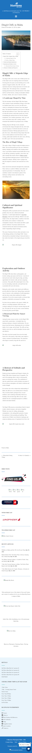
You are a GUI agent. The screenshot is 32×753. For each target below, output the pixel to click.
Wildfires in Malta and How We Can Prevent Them (13, 550)
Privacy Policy (22, 742)
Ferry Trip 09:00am (6, 694)
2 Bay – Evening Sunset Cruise (9, 689)
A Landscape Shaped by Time (10, 58)
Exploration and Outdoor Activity (9, 64)
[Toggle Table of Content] (17, 54)
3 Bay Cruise (5, 687)
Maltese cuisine (23, 155)
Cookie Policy (9, 742)
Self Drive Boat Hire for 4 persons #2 (10, 670)
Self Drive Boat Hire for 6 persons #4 (10, 674)
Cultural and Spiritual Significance (9, 62)
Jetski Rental (4, 677)
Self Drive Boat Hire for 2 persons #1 (10, 668)
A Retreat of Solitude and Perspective (10, 67)
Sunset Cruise (5, 691)
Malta (7, 448)
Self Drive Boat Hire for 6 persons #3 (10, 672)
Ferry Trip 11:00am (6, 696)
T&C (16, 742)
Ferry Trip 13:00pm (6, 698)
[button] (28, 748)
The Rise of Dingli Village (10, 60)
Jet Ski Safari (5, 702)
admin (19, 27)
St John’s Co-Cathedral (24, 455)
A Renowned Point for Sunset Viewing (12, 66)
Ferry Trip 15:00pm (6, 700)
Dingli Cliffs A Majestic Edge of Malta (10, 56)
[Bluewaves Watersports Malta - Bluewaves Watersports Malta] (16, 5)
